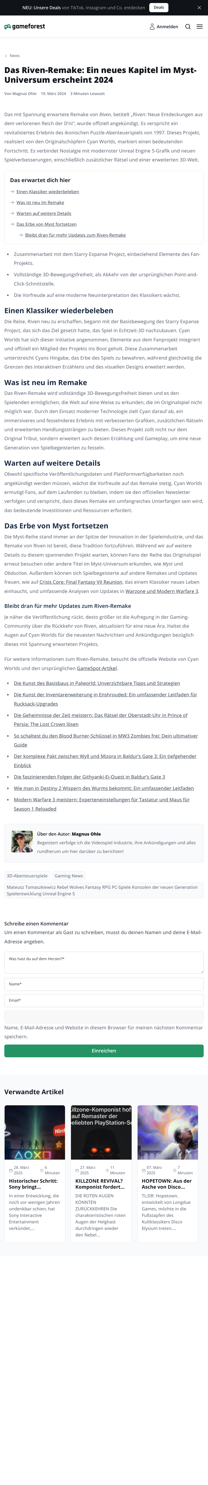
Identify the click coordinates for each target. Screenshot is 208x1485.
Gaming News (69, 876)
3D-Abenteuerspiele (27, 876)
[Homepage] (24, 27)
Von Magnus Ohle (20, 93)
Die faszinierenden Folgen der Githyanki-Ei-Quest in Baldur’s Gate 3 (89, 777)
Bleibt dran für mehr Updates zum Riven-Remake (75, 235)
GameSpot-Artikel (97, 668)
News (15, 55)
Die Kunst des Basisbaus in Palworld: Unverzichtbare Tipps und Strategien (97, 683)
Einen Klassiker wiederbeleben (48, 192)
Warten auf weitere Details (44, 213)
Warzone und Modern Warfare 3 (162, 591)
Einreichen (104, 1051)
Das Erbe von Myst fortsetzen (47, 224)
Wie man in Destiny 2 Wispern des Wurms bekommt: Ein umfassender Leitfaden (104, 788)
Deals (159, 7)
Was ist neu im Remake (40, 202)
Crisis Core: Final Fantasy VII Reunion (81, 582)
